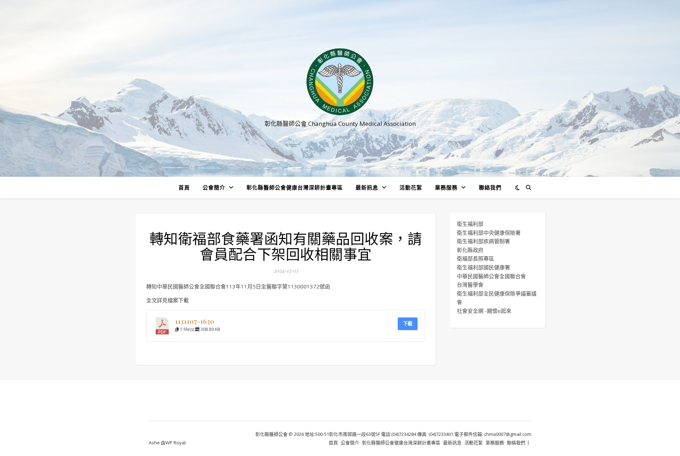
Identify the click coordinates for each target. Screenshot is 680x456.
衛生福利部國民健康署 (483, 267)
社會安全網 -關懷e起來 (484, 310)
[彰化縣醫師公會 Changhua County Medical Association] (340, 81)
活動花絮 (411, 187)
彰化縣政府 (470, 249)
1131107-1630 (194, 321)
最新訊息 (367, 187)
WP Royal (175, 442)
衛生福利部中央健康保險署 (489, 232)
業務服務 (446, 187)
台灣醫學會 (470, 284)
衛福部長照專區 (475, 258)
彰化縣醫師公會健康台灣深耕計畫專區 (294, 187)
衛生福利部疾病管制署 (483, 241)
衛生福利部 (470, 223)
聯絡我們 (490, 187)
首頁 (184, 187)
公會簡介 (214, 187)
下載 (407, 323)
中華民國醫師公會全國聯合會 (491, 276)
